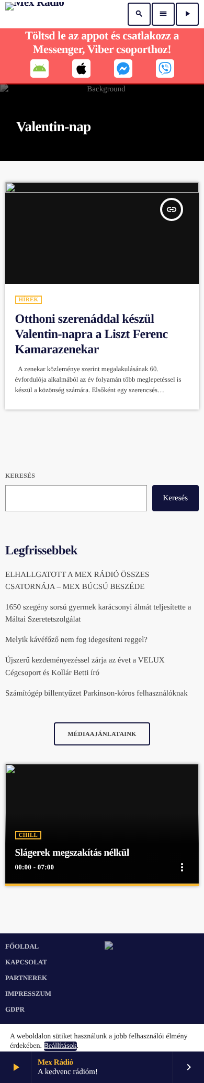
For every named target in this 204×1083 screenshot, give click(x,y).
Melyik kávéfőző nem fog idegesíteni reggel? (76, 640)
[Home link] (34, 14)
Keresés (20, 475)
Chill (28, 835)
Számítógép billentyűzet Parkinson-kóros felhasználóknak (96, 693)
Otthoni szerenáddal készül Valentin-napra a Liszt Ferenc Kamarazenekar (91, 334)
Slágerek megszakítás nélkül (72, 852)
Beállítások (60, 1046)
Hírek (29, 300)
